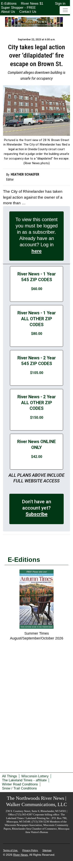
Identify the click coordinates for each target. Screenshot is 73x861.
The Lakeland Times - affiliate (24, 780)
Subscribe (36, 514)
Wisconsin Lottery (35, 776)
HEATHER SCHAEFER (25, 174)
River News (20, 854)
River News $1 (32, 3)
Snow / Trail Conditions (19, 788)
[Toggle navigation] (65, 10)
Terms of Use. (10, 850)
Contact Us (27, 12)
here (36, 251)
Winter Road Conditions (20, 784)
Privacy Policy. (30, 850)
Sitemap (47, 850)
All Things (9, 776)
